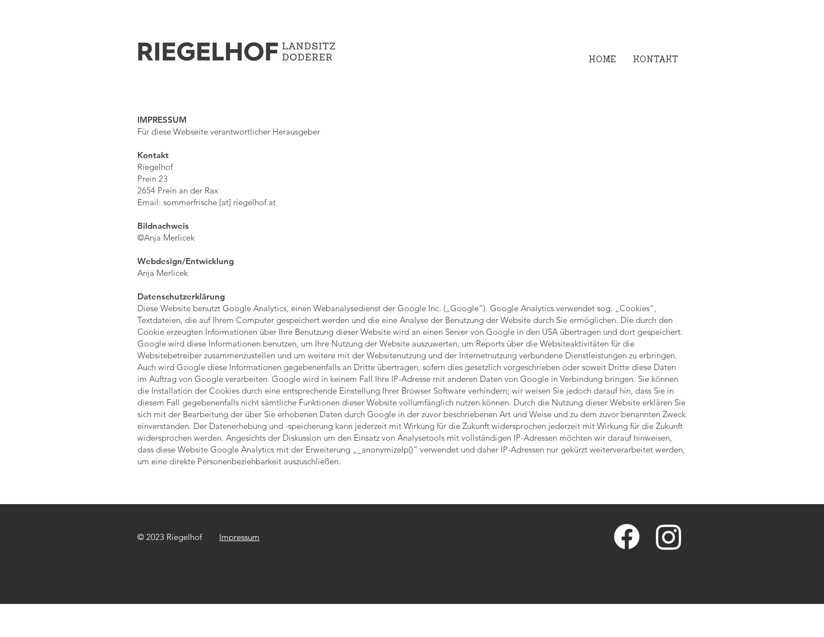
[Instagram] (669, 536)
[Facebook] (627, 536)
